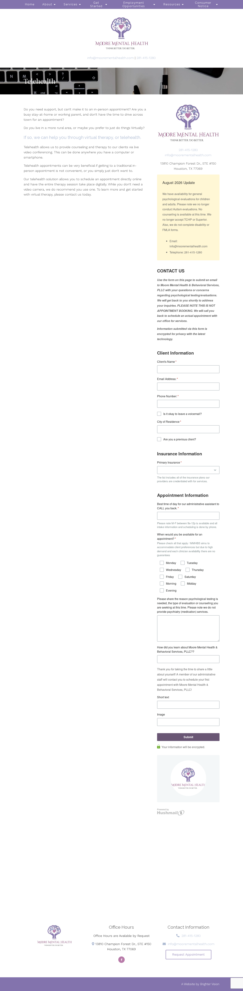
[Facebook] (121, 959)
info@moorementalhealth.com (110, 58)
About (47, 4)
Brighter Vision (209, 984)
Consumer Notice (203, 4)
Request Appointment (188, 954)
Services (71, 4)
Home (30, 4)
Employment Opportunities (133, 4)
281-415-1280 (146, 58)
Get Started (96, 4)
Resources (171, 4)
